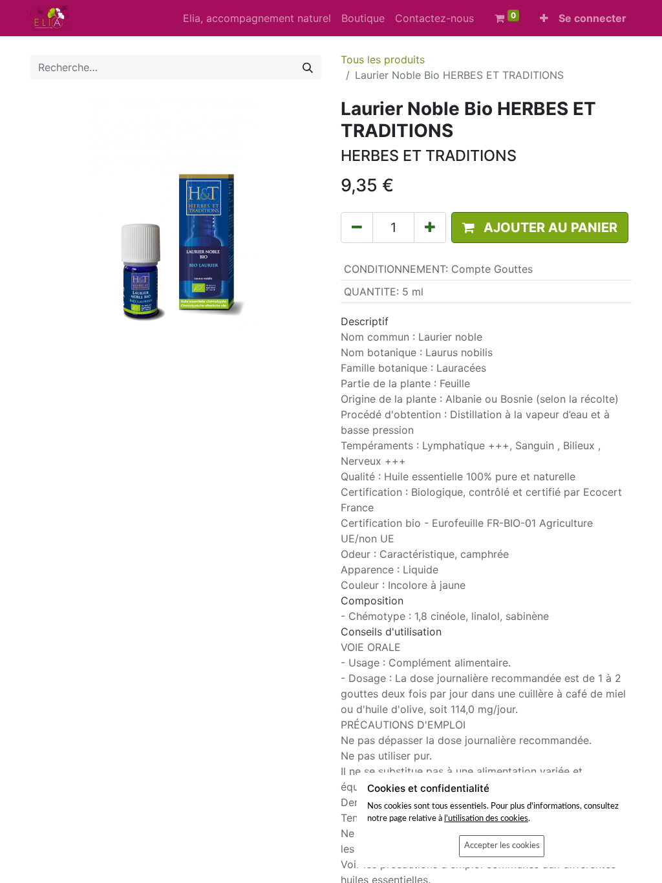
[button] (544, 18)
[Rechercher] (307, 67)
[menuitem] (257, 18)
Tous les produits (383, 59)
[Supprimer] (357, 227)
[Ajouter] (430, 227)
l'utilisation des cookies (486, 818)
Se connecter (592, 18)
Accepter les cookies (502, 845)
